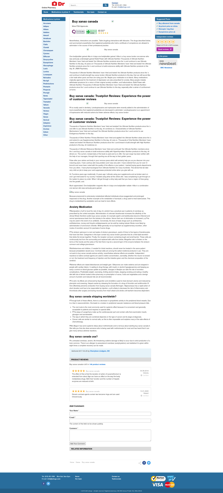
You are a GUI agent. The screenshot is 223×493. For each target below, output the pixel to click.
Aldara (45, 29)
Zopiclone (47, 126)
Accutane (47, 23)
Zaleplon (46, 123)
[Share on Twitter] (149, 463)
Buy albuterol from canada (169, 23)
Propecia (46, 90)
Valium (46, 105)
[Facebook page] (44, 483)
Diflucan (46, 56)
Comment (73, 428)
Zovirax (46, 129)
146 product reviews (97, 364)
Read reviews (163, 49)
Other (45, 135)
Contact (115, 3)
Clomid (46, 47)
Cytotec (46, 53)
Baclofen (46, 41)
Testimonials (79, 12)
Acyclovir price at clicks (168, 26)
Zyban (45, 132)
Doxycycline (48, 59)
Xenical (46, 120)
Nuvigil (46, 80)
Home (46, 12)
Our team (90, 12)
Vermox (46, 111)
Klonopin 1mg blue (166, 29)
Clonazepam (48, 50)
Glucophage (48, 65)
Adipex (46, 26)
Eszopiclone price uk (167, 32)
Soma (45, 96)
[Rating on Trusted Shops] (166, 41)
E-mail (72, 417)
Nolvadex (47, 77)
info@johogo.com (123, 7)
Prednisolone (48, 84)
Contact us (102, 12)
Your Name (74, 410)
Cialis (45, 44)
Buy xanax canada (88, 462)
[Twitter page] (48, 483)
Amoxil (46, 35)
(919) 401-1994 (50, 476)
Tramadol (47, 102)
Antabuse (47, 38)
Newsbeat (166, 67)
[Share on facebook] (144, 463)
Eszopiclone (48, 62)
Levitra (46, 71)
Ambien (46, 32)
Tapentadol (47, 99)
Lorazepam (47, 74)
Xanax (45, 117)
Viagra (45, 114)
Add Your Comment (77, 443)
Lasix (45, 68)
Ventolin (46, 108)
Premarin (46, 87)
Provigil (46, 93)
